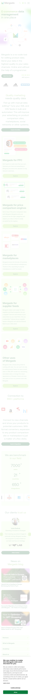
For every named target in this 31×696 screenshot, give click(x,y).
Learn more (6, 683)
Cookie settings (15, 688)
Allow (15, 692)
